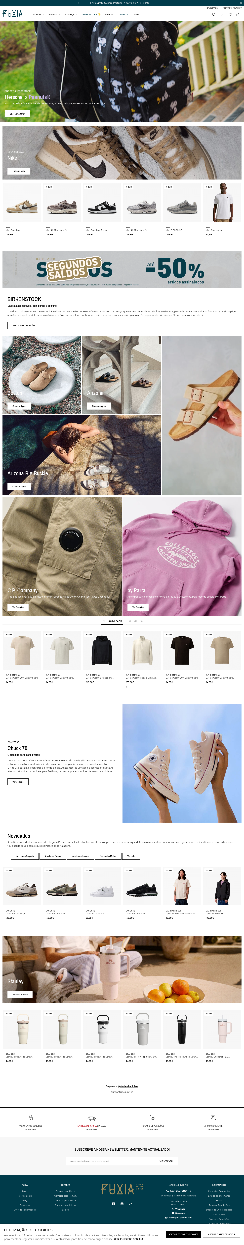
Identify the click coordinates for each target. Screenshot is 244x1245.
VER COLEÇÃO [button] (17, 114)
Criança (70, 14)
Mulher (53, 14)
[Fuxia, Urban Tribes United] (12, 14)
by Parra (135, 621)
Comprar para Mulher (65, 1200)
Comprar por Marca (65, 1191)
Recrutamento (25, 1196)
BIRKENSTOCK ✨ (91, 14)
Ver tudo (131, 856)
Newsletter (212, 8)
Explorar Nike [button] (18, 171)
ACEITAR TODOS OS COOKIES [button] (183, 1234)
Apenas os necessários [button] (221, 1234)
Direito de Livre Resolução (219, 1210)
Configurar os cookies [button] (128, 1239)
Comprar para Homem (65, 1196)
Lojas (24, 1191)
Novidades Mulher (108, 856)
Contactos (25, 1205)
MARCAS (109, 14)
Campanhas (219, 1214)
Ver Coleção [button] (18, 607)
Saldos (65, 1210)
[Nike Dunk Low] (22, 202)
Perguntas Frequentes (219, 1191)
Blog (136, 14)
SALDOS (123, 14)
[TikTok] (130, 1204)
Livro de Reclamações (25, 1210)
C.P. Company (112, 621)
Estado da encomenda (219, 1196)
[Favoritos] (230, 14)
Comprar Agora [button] (19, 406)
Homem (37, 14)
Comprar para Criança (65, 1205)
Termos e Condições (219, 1219)
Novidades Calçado (25, 856)
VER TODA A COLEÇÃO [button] (23, 325)
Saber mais (30, 1129)
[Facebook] (113, 1204)
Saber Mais (91, 1129)
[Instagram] (122, 1204)
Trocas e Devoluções (219, 1205)
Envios (219, 1200)
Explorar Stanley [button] (20, 994)
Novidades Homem (80, 856)
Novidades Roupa (52, 856)
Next (126, 686)
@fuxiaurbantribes (128, 1086)
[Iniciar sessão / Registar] (222, 14)
